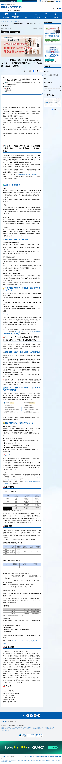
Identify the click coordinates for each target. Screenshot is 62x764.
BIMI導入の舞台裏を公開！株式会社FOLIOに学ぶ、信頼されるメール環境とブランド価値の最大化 (52, 36)
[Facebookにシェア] (33, 71)
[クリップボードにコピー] (41, 71)
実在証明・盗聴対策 (4, 728)
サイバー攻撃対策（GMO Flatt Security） (38, 728)
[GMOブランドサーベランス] (52, 102)
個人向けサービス (4, 761)
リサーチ (43, 760)
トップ (2, 22)
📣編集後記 (7, 90)
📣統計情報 (7, 86)
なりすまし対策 (50, 728)
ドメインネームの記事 (12, 22)
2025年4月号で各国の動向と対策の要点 (27, 174)
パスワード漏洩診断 (27, 727)
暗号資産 (57, 760)
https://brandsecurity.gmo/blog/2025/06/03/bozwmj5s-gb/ (22, 642)
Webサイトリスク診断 (36, 727)
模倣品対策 (5, 32)
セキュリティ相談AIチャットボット (48, 727)
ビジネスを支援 (23, 760)
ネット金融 (52, 760)
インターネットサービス (5, 760)
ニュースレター (15, 32)
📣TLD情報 (7, 88)
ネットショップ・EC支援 (15, 760)
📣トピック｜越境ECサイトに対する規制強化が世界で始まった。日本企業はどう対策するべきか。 (22, 80)
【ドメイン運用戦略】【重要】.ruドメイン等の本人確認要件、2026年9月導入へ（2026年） (52, 56)
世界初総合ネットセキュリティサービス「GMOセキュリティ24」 (12, 727)
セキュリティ (29, 760)
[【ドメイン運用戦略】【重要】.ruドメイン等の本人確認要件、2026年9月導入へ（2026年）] (52, 50)
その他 (9, 761)
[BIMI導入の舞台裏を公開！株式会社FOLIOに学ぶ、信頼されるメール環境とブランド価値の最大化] (52, 29)
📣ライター (7, 92)
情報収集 (47, 760)
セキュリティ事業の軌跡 (5, 730)
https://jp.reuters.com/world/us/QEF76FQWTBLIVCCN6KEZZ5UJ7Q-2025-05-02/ (22, 333)
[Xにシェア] (30, 71)
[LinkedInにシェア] (37, 71)
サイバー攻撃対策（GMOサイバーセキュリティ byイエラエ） (19, 728)
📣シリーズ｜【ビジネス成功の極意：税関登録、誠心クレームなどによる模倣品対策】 (22, 83)
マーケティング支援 (36, 760)
